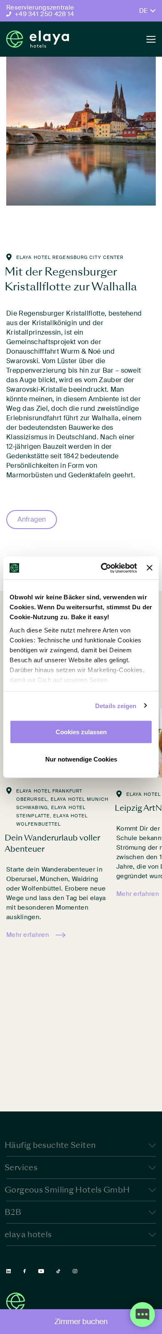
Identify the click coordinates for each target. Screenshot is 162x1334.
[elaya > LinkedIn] (8, 1271)
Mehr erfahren (27, 935)
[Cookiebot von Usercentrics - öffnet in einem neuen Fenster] (103, 568)
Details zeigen (115, 705)
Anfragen (31, 519)
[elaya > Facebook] (24, 1271)
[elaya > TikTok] (58, 1271)
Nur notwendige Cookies (81, 758)
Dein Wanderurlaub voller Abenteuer (52, 843)
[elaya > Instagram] (75, 1271)
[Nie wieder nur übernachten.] (37, 39)
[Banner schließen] (149, 568)
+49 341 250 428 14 (44, 14)
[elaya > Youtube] (41, 1271)
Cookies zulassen (81, 731)
